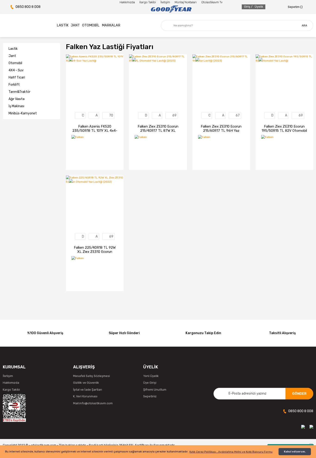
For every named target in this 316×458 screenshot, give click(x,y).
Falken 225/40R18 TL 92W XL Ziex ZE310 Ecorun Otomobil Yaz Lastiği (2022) (95, 249)
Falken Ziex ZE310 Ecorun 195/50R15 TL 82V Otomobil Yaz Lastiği (284, 128)
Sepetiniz (150, 396)
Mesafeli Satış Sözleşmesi (91, 376)
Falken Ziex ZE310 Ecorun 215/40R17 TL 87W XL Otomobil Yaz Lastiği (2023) (158, 128)
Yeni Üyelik (151, 376)
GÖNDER (299, 394)
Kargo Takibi (147, 2)
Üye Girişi (149, 382)
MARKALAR (111, 25)
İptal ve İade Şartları (87, 389)
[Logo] (171, 9)
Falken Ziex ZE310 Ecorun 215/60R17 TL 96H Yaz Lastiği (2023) (221, 128)
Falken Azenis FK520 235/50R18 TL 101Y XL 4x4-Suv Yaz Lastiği (94, 128)
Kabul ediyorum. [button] (295, 451)
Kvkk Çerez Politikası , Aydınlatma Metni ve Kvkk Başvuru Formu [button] (231, 451)
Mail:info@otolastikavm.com (93, 403)
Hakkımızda (127, 2)
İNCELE (82, 160)
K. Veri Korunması (85, 396)
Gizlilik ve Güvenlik (86, 382)
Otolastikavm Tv (212, 2)
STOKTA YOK (107, 160)
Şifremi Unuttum (154, 389)
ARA (304, 25)
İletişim (165, 2)
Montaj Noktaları (186, 2)
